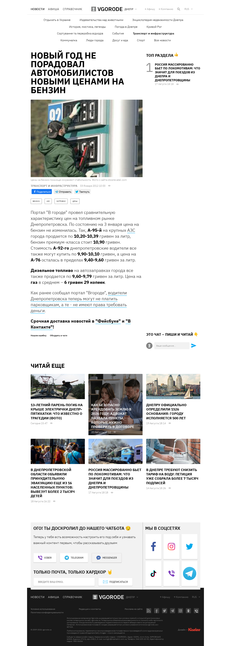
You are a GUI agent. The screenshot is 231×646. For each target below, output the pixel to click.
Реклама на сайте (134, 609)
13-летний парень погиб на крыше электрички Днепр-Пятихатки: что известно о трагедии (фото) (57, 411)
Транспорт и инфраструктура (153, 33)
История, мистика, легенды (87, 26)
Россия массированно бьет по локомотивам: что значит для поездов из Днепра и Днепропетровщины (177, 72)
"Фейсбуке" (108, 321)
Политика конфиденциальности (47, 612)
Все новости (162, 40)
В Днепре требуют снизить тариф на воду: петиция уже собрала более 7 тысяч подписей (172, 476)
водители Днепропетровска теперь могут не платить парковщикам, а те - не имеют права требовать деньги (79, 301)
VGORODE (111, 596)
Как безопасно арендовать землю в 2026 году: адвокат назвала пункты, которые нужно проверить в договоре (112, 416)
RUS (186, 9)
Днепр (130, 597)
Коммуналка (68, 40)
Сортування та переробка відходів (80, 33)
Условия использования (43, 609)
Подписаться (118, 581)
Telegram (77, 557)
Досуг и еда (120, 40)
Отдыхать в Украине (57, 20)
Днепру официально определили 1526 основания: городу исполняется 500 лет (166, 411)
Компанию (167, 9)
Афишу (151, 9)
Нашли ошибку (38, 335)
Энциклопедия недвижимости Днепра (157, 20)
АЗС (131, 230)
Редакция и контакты (90, 609)
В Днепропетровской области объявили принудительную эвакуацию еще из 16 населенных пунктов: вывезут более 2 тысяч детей (53, 483)
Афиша (53, 9)
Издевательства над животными (101, 20)
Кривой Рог (154, 26)
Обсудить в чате (58, 335)
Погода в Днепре (126, 26)
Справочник (72, 9)
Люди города (94, 40)
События (118, 33)
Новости (37, 9)
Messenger (110, 557)
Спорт (141, 40)
